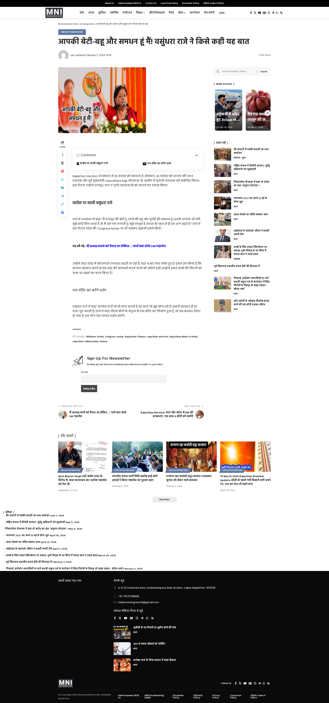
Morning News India (68, 24)
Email (84, 372)
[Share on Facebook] (62, 155)
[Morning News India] (65, 683)
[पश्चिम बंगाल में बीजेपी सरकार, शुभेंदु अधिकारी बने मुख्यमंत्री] (222, 170)
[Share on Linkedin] (62, 188)
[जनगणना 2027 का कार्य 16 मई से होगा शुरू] (222, 203)
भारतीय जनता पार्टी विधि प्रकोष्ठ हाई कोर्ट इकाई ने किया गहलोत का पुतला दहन (134, 478)
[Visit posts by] (63, 55)
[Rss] (281, 12)
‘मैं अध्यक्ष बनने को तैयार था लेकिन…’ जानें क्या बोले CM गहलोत (126, 246)
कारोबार (237, 259)
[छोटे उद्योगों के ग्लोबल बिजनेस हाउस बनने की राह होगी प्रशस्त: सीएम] (222, 305)
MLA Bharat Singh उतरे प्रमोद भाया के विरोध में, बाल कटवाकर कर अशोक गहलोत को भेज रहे (82, 480)
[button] (62, 204)
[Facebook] (251, 12)
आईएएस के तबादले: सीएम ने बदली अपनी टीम (251, 233)
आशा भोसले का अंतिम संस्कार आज (251, 215)
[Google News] (264, 12)
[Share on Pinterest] (62, 171)
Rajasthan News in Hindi (183, 337)
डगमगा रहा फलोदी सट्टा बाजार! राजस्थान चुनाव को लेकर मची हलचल (188, 478)
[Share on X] (62, 163)
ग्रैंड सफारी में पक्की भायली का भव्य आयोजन (251, 151)
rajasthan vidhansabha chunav (89, 342)
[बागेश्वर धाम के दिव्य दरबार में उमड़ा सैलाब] (122, 664)
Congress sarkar (114, 337)
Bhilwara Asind (94, 337)
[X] (255, 12)
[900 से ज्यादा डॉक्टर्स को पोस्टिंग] (122, 648)
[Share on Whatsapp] (62, 179)
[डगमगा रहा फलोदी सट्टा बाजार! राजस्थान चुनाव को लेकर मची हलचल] (191, 456)
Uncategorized (87, 24)
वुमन (244, 158)
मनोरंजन (237, 158)
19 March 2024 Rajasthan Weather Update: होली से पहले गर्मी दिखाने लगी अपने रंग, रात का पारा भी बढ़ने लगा (245, 480)
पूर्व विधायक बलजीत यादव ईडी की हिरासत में (237, 266)
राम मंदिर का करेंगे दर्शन (159, 164)
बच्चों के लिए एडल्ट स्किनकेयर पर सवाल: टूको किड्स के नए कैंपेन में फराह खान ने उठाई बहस (250, 250)
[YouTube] (259, 12)
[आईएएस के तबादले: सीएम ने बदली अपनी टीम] (222, 235)
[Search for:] (238, 71)
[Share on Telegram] (62, 196)
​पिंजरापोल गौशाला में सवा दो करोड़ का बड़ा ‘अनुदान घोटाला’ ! (251, 184)
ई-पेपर (222, 13)
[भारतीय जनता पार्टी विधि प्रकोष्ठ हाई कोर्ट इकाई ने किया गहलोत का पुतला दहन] (137, 456)
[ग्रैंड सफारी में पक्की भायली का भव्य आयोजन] (222, 154)
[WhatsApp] (277, 12)
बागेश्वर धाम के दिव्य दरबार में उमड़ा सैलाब (154, 660)
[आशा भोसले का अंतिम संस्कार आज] (222, 219)
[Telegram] (273, 12)
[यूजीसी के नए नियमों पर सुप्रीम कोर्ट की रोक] (122, 632)
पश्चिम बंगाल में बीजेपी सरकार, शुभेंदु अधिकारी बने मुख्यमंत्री (252, 167)
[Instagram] (269, 12)
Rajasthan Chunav (135, 337)
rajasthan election (157, 337)
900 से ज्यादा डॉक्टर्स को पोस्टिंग (149, 644)
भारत (236, 174)
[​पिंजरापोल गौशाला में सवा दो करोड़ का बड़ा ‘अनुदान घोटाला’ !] (222, 186)
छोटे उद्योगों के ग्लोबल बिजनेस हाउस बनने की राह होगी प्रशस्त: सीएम (251, 303)
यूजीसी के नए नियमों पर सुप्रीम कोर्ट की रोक (154, 628)
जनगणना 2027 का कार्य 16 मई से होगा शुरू (250, 200)
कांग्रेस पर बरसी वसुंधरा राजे (94, 163)
